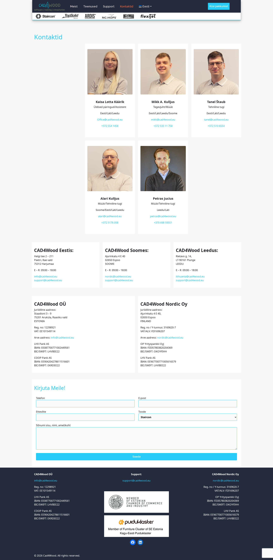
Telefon (40, 398)
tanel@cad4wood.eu (216, 119)
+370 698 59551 (163, 222)
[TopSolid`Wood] (70, 16)
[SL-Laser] (128, 16)
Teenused (90, 6)
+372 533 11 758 (163, 126)
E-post (142, 398)
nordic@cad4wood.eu (118, 276)
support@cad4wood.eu (48, 280)
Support (108, 6)
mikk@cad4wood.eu (163, 119)
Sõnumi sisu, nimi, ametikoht (53, 425)
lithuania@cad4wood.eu (190, 276)
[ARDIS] (90, 16)
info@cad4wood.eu (45, 276)
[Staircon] (45, 16)
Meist (74, 6)
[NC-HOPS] (109, 16)
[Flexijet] (148, 16)
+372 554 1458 (109, 126)
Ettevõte (41, 411)
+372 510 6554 (216, 126)
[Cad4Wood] (49, 6)
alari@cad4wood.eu (110, 216)
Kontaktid (126, 6)
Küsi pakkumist (218, 6)
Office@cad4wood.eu (110, 119)
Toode (142, 411)
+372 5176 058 (109, 222)
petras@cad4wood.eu (163, 216)
